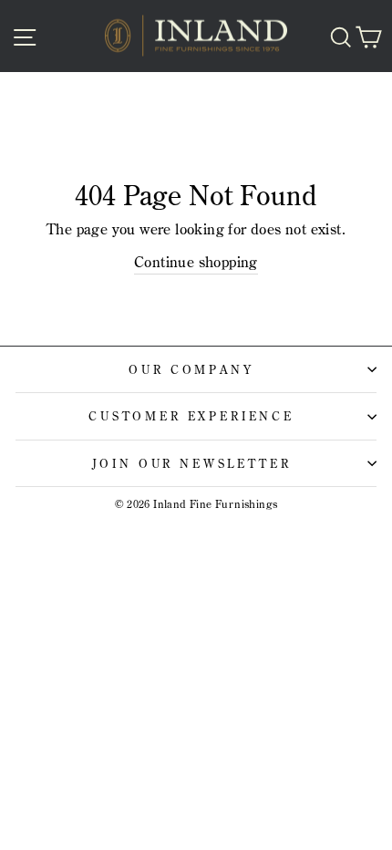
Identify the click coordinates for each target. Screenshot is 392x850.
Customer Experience (191, 416)
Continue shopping (196, 262)
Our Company (191, 369)
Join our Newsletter (192, 463)
